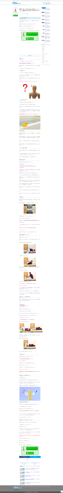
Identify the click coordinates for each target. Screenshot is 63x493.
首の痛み (43, 8)
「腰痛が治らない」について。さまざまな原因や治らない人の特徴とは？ (32, 472)
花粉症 (43, 59)
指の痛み (43, 29)
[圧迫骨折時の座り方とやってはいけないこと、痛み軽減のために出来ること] (22, 476)
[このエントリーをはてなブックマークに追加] (27, 13)
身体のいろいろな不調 (43, 12)
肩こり (43, 52)
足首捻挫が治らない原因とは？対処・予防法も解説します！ (24, 463)
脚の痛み (43, 55)
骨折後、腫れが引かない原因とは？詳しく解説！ (47, 20)
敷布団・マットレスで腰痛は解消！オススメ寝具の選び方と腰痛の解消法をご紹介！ (32, 479)
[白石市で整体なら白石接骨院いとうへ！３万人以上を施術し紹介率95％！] (18, 487)
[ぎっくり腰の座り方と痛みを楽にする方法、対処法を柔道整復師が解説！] (22, 483)
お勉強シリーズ (43, 19)
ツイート (24, 13)
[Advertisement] (30, 48)
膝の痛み (43, 58)
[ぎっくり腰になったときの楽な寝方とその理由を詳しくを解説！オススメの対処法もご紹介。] (22, 469)
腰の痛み (23, 11)
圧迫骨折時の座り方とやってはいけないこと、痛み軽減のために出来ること (32, 476)
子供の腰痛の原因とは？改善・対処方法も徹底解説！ (35, 463)
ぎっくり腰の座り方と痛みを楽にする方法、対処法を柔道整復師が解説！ (32, 483)
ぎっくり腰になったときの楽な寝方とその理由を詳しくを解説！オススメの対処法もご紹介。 (32, 469)
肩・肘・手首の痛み (43, 22)
